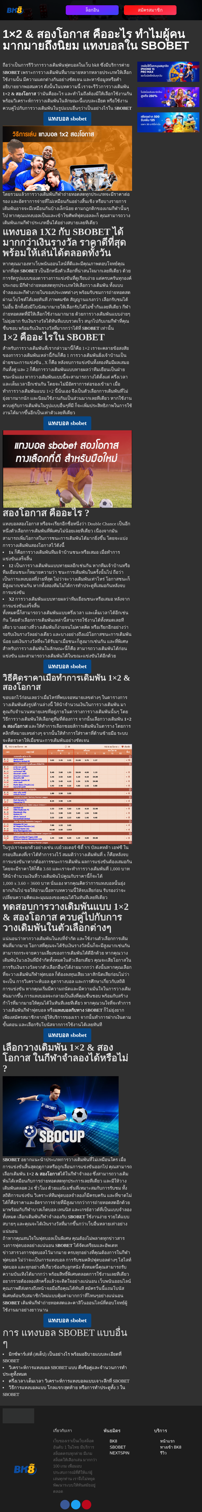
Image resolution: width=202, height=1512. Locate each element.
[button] (45, 8)
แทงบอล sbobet (67, 119)
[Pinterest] (86, 1504)
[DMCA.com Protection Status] (18, 1415)
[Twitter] (75, 1504)
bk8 (95, 65)
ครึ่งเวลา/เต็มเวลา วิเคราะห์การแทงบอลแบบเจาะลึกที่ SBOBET (69, 1381)
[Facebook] (65, 1504)
